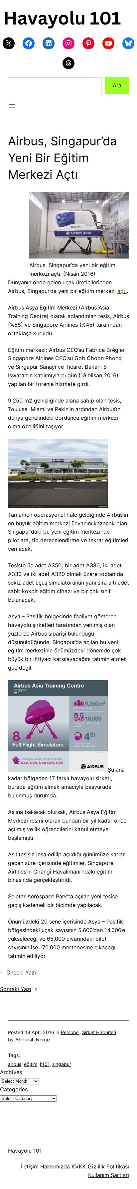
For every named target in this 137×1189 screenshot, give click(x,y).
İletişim (30, 1166)
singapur (61, 1064)
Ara (117, 85)
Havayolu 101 (25, 1150)
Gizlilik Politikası (108, 1166)
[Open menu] (12, 106)
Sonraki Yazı (15, 989)
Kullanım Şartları (108, 1175)
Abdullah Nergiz (33, 1039)
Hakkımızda (54, 1166)
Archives (11, 1072)
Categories (14, 1089)
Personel (70, 1032)
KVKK (78, 1166)
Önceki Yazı (21, 972)
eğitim (30, 1064)
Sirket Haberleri (99, 1032)
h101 (45, 1064)
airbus (14, 1064)
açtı (122, 291)
